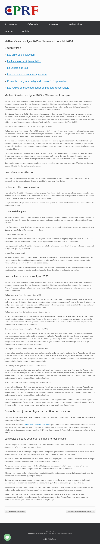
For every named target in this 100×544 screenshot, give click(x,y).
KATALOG (8, 31)
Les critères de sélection (21, 54)
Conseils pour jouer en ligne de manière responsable (37, 81)
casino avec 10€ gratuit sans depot (37, 424)
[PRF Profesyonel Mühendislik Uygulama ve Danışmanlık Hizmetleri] (21, 10)
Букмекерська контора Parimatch (81, 511)
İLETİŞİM (25, 31)
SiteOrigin (48, 539)
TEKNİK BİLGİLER (75, 24)
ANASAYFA (12, 24)
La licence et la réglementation (24, 61)
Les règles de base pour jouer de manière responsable (38, 87)
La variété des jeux (18, 68)
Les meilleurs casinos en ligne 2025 (27, 74)
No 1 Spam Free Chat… (15, 511)
